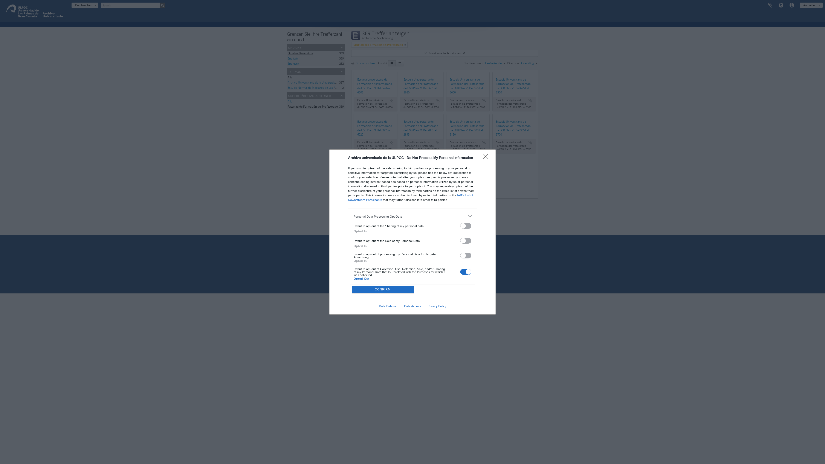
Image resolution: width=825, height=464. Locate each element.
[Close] (487, 158)
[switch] (465, 226)
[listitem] (412, 216)
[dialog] (412, 232)
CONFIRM (383, 289)
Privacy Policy (437, 306)
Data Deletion (388, 306)
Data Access (412, 306)
